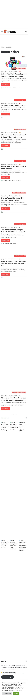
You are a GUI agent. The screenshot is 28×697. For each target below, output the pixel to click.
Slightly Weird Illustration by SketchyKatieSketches (12, 199)
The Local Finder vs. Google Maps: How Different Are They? (13, 230)
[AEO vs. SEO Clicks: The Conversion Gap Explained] (14, 480)
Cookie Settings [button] (7, 693)
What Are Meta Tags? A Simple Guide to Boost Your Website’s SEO (13, 263)
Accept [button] (16, 693)
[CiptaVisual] (10, 31)
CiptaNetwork (5, 71)
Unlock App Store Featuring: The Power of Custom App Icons (14, 75)
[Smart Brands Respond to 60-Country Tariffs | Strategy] (14, 598)
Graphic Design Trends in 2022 (13, 105)
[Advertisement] (14, 14)
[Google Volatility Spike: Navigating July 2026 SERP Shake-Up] (5, 480)
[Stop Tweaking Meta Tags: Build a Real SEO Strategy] (5, 598)
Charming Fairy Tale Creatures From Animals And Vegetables (13, 399)
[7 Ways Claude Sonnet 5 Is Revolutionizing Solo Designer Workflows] (23, 598)
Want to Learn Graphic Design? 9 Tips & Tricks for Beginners (13, 136)
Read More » (5, 84)
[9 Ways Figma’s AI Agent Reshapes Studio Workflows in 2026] (23, 480)
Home (3, 47)
